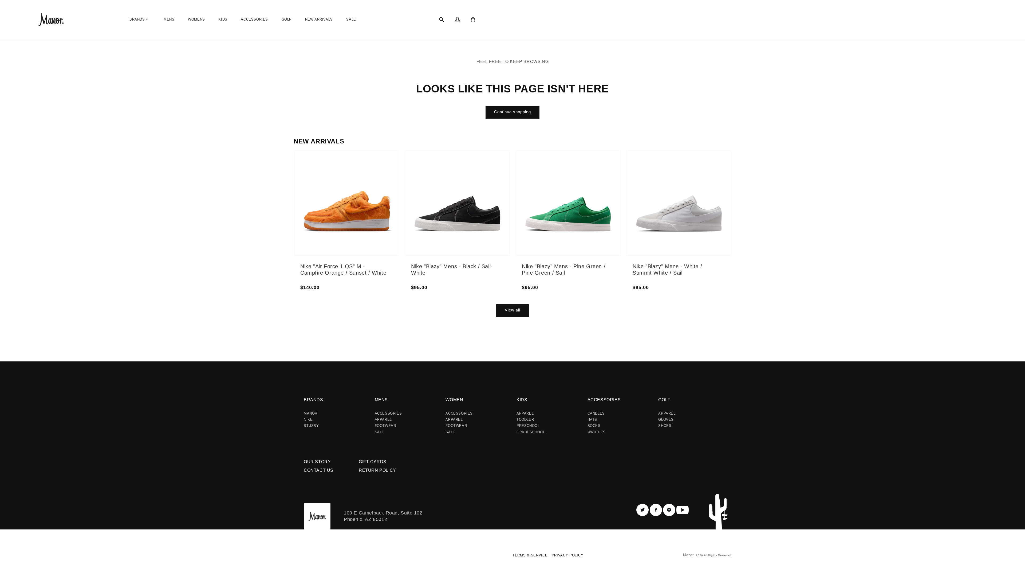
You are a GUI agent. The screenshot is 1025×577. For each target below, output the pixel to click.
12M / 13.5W (489, 194)
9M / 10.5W (457, 208)
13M (372, 206)
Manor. (689, 555)
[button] (139, 19)
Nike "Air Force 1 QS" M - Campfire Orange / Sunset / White (343, 269)
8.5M (341, 202)
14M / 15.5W (489, 206)
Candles (596, 413)
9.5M (341, 214)
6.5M (341, 176)
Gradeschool (531, 432)
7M (339, 182)
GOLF (664, 399)
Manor (310, 413)
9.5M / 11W (457, 214)
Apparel (383, 420)
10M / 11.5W (489, 168)
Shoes (664, 426)
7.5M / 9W (456, 189)
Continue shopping (512, 112)
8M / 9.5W (456, 195)
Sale (379, 432)
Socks (594, 426)
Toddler (525, 420)
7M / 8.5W (456, 182)
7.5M (341, 189)
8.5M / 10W (457, 202)
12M (372, 194)
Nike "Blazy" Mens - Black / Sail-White (452, 269)
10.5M (374, 174)
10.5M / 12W (489, 174)
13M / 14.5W (489, 200)
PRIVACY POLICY (568, 555)
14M (372, 213)
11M (372, 181)
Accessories (388, 413)
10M (372, 168)
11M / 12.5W (489, 181)
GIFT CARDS (373, 461)
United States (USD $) (316, 557)
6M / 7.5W (456, 169)
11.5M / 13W (489, 187)
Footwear (385, 426)
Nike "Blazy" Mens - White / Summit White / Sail (667, 269)
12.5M (374, 200)
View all (512, 310)
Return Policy (377, 470)
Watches (597, 432)
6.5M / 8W (456, 176)
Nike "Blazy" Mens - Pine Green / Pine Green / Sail (563, 269)
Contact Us (318, 470)
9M (339, 208)
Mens (381, 399)
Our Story (317, 461)
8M (339, 195)
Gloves (666, 420)
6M (339, 169)
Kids (522, 399)
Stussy (311, 426)
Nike (308, 420)
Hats (592, 420)
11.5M (373, 187)
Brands (313, 399)
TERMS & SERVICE (530, 555)
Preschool (528, 426)
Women (454, 399)
